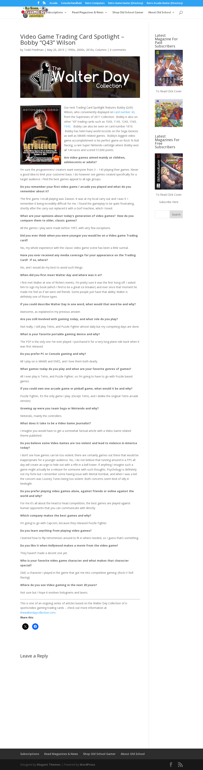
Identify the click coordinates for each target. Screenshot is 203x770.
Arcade (53, 3)
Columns (101, 50)
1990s (71, 50)
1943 (67, 126)
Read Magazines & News (87, 12)
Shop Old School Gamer (127, 12)
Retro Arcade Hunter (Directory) (165, 3)
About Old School (159, 12)
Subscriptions (54, 12)
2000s (80, 50)
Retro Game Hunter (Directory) (125, 3)
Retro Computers (95, 3)
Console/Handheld (71, 3)
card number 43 (124, 112)
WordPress (87, 764)
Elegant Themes (48, 764)
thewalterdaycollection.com (38, 612)
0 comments (118, 50)
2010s (90, 50)
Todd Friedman (34, 50)
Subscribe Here (168, 202)
